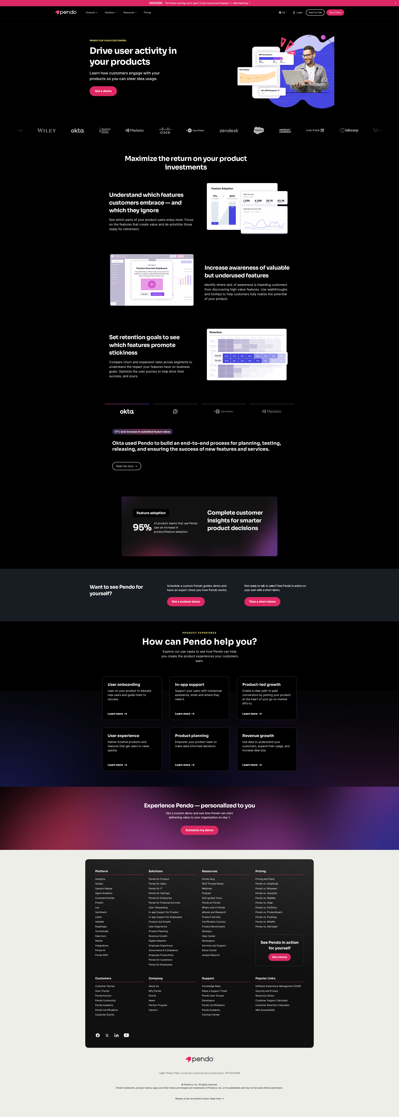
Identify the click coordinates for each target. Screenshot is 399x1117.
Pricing (147, 12)
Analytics (100, 878)
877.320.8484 (232, 1073)
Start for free (315, 12)
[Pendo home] (66, 12)
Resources (129, 12)
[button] (103, 91)
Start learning (240, 3)
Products (90, 12)
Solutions (109, 12)
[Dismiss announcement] (395, 3)
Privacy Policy (173, 1073)
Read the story (126, 466)
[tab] (127, 410)
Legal (162, 1073)
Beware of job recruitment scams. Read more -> (199, 1098)
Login (299, 12)
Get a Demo (335, 12)
